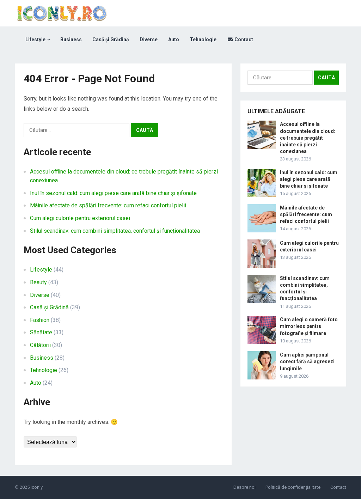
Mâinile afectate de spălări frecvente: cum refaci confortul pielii (108, 205)
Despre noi (244, 487)
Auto (173, 39)
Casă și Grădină (110, 39)
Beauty (38, 282)
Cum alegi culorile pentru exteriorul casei (80, 218)
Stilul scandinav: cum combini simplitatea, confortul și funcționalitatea (115, 230)
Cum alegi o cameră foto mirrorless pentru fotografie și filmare (309, 326)
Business (71, 39)
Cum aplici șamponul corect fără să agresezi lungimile (307, 361)
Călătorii (40, 345)
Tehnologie (203, 39)
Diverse (149, 39)
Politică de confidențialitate (292, 487)
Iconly (37, 487)
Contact (243, 39)
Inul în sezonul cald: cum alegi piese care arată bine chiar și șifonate (113, 193)
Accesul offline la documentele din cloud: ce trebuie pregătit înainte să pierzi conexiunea (307, 137)
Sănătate (41, 332)
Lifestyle (35, 39)
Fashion (39, 320)
